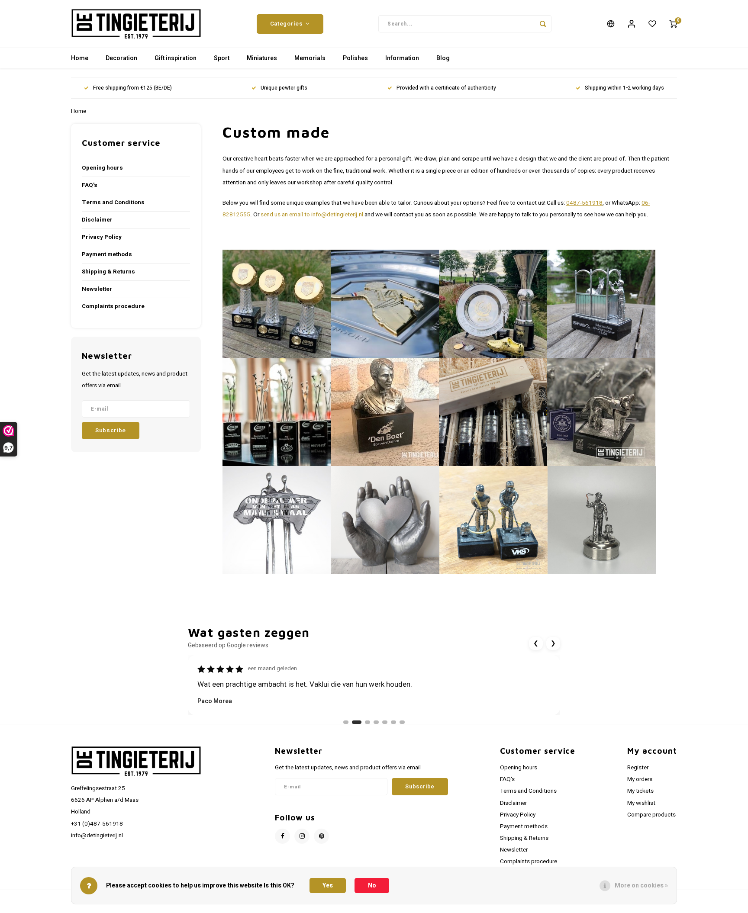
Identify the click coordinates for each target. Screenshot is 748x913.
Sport (221, 58)
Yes (327, 885)
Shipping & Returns (108, 271)
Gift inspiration (176, 58)
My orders (639, 779)
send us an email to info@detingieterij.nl (312, 214)
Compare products (651, 814)
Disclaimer (97, 219)
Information (402, 58)
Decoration (121, 58)
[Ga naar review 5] (384, 722)
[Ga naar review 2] (354, 722)
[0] (673, 23)
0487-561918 (584, 203)
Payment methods (107, 254)
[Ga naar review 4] (376, 722)
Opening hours (102, 168)
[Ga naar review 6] (393, 722)
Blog (443, 58)
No (372, 885)
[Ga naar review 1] (345, 722)
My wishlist (641, 803)
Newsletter (97, 289)
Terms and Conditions (113, 202)
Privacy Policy (102, 237)
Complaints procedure (113, 306)
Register (637, 767)
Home (79, 58)
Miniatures (262, 58)
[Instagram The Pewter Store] (302, 836)
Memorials (310, 58)
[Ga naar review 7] (402, 722)
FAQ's (89, 185)
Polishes (355, 58)
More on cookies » (641, 885)
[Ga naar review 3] (365, 722)
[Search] (542, 23)
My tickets (640, 791)
